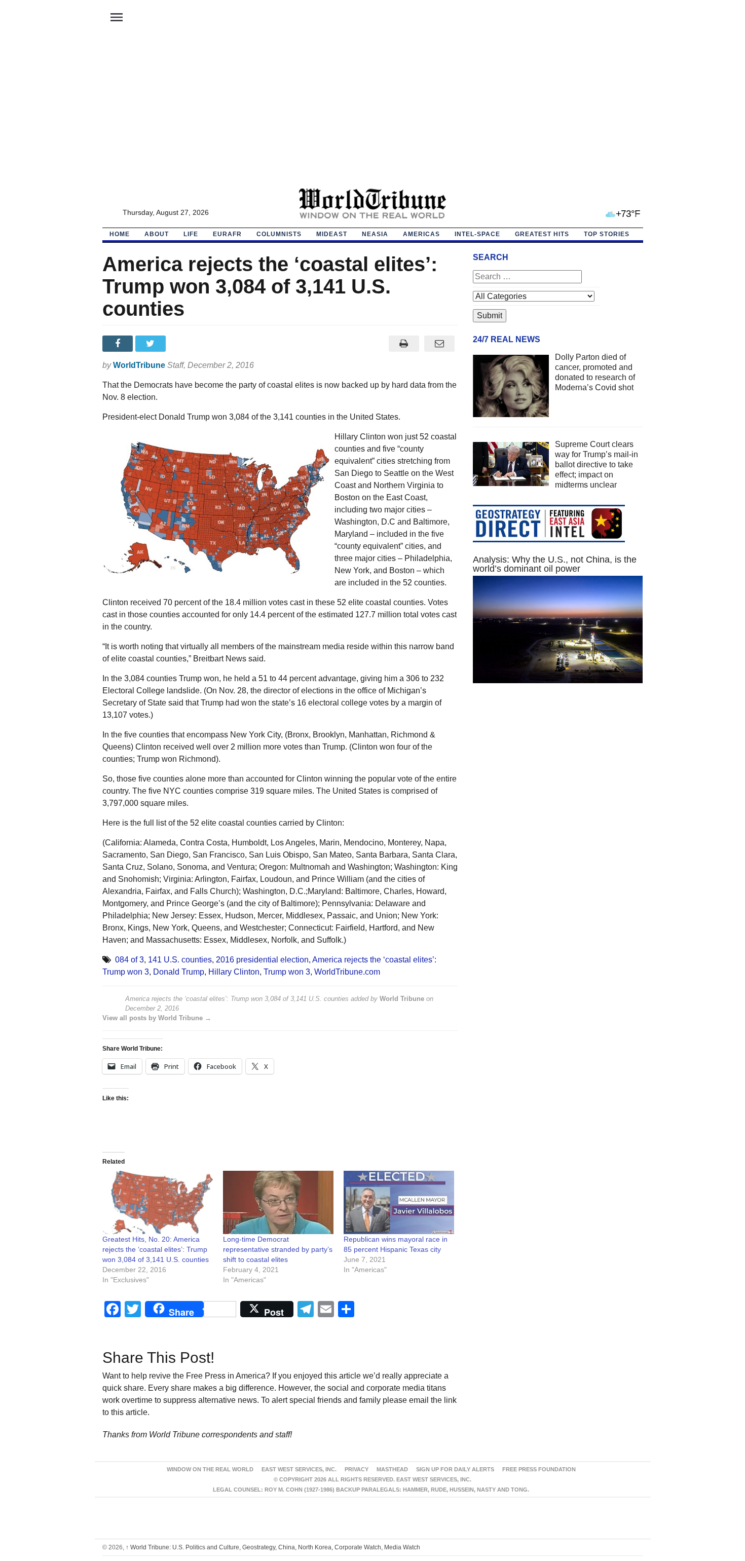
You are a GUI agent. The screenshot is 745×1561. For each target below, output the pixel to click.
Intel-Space (477, 234)
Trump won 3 (287, 972)
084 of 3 (129, 959)
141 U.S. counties (180, 959)
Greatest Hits (542, 234)
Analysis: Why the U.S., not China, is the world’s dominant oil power (555, 564)
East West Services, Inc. (299, 1469)
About (156, 234)
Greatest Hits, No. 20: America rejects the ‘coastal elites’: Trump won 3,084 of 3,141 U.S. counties (155, 1249)
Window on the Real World (210, 1469)
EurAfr (227, 234)
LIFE (190, 234)
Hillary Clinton (233, 972)
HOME (119, 234)
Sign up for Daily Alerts (455, 1469)
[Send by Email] (440, 344)
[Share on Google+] (184, 344)
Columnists (279, 234)
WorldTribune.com (347, 972)
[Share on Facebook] (118, 344)
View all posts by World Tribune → (156, 1018)
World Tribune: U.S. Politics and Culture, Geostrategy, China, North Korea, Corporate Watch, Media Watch (273, 1547)
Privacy (356, 1469)
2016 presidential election (262, 959)
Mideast (331, 234)
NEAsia (375, 234)
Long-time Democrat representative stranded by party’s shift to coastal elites (277, 1249)
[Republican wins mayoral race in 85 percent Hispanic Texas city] (399, 1202)
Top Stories (606, 234)
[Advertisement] (372, 112)
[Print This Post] (404, 344)
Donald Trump (178, 972)
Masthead (392, 1469)
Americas (421, 234)
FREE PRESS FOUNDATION (539, 1469)
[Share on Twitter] (151, 344)
